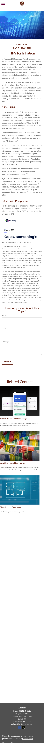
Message (5, 342)
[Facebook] (19, 727)
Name (4, 315)
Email (4, 328)
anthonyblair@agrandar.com (22, 724)
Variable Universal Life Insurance (13, 463)
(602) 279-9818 (25, 711)
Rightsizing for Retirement (10, 507)
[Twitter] (23, 727)
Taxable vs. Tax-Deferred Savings (13, 419)
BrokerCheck (27, 739)
